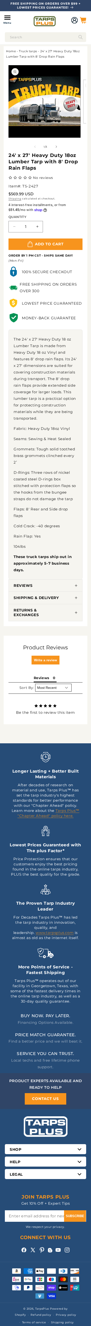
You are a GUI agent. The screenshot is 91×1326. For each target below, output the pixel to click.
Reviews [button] (41, 678)
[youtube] (58, 1249)
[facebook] (23, 1249)
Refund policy (41, 1314)
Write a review (45, 660)
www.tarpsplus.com (55, 932)
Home (11, 51)
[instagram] (67, 1249)
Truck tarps (28, 51)
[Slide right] (56, 146)
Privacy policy (66, 1314)
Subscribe (75, 1216)
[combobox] (45, 37)
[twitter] (32, 1249)
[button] (7, 20)
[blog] (50, 1252)
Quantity (17, 217)
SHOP (15, 1149)
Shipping (14, 198)
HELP (15, 1162)
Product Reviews (45, 647)
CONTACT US (45, 1098)
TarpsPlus (42, 1308)
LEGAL (16, 1174)
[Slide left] (35, 146)
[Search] (80, 37)
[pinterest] (41, 1249)
